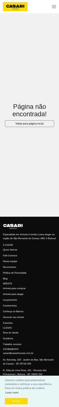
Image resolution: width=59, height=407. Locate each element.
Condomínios (10, 305)
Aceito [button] (16, 401)
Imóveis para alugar (13, 294)
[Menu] (54, 7)
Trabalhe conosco (12, 344)
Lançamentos (10, 299)
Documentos (9, 267)
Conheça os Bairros (13, 311)
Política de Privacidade (15, 272)
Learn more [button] (12, 392)
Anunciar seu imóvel (13, 317)
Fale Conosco (10, 255)
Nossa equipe (10, 261)
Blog (5, 278)
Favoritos (8, 323)
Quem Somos (10, 249)
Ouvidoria (8, 338)
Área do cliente (11, 332)
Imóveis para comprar (14, 288)
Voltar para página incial (29, 123)
